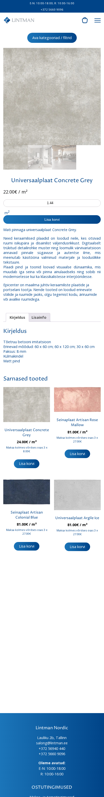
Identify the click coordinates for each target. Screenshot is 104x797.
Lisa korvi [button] (26, 463)
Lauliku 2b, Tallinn (52, 737)
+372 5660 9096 (52, 9)
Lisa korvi (52, 219)
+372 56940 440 (52, 748)
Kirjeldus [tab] (17, 317)
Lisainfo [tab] (39, 317)
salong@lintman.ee (52, 743)
